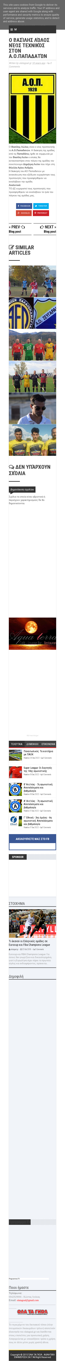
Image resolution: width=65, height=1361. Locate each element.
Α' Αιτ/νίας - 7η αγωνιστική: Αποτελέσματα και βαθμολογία (38, 804)
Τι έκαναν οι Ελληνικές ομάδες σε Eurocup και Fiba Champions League (29, 942)
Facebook (25, 206)
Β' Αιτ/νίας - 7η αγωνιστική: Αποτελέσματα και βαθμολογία (38, 787)
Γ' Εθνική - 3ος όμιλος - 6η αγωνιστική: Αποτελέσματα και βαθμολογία (38, 821)
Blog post (15, 231)
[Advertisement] (32, 595)
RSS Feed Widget (32, 735)
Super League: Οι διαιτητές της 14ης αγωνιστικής (38, 769)
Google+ (25, 213)
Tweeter (42, 206)
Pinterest (42, 213)
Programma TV (14, 1279)
